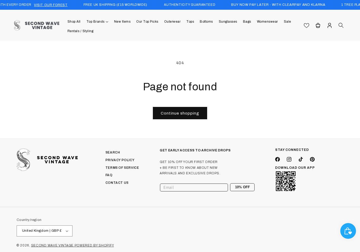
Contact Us (117, 183)
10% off (242, 187)
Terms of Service (122, 168)
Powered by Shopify (94, 245)
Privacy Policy (119, 160)
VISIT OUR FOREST (51, 5)
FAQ (109, 175)
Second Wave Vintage (53, 245)
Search (112, 152)
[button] (97, 21)
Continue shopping (180, 113)
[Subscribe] (248, 187)
